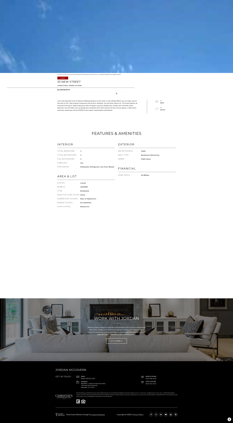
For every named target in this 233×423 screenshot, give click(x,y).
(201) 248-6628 (151, 378)
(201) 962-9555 (151, 383)
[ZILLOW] (171, 414)
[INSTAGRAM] (156, 414)
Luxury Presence (98, 415)
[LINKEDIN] (161, 414)
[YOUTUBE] (166, 414)
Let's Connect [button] (116, 341)
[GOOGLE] (175, 414)
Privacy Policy (137, 415)
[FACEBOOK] (151, 414)
